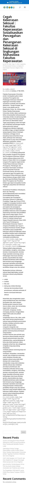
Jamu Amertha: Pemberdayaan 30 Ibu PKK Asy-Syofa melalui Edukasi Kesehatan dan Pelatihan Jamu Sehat (13, 466)
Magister (17, 68)
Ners (21, 68)
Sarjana (5, 69)
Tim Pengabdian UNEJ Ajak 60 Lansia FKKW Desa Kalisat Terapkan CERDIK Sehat (13, 472)
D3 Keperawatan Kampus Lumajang (12, 66)
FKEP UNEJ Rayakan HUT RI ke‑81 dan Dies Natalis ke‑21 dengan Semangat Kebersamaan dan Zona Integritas (14, 460)
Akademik (22, 64)
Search (23, 432)
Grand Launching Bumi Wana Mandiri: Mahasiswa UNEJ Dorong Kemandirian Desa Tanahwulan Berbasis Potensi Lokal (14, 443)
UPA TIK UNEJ (7, 64)
